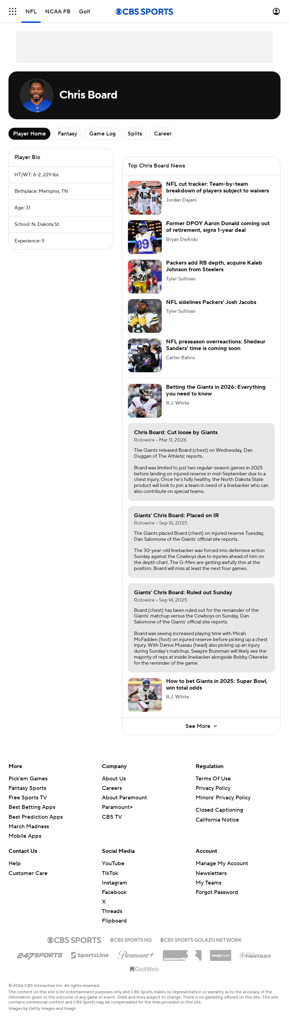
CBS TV (112, 817)
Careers (112, 788)
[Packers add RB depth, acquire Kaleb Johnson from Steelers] (145, 276)
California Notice (217, 819)
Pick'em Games (28, 778)
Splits (135, 133)
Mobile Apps (24, 836)
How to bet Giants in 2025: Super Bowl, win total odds (217, 684)
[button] (12, 11)
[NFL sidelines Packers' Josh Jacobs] (145, 316)
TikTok (110, 873)
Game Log (102, 133)
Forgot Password (217, 892)
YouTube (113, 863)
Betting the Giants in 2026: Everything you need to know (216, 390)
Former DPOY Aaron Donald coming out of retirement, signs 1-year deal (218, 227)
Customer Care (28, 873)
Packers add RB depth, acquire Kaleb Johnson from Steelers (214, 266)
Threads (112, 911)
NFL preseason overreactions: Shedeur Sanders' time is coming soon (215, 345)
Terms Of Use (213, 778)
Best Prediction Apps (35, 817)
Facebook (114, 892)
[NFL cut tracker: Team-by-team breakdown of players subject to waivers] (145, 198)
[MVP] (220, 952)
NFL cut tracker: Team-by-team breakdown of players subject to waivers (217, 187)
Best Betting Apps (31, 807)
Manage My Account (222, 863)
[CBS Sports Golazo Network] (201, 939)
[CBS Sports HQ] (131, 939)
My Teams (208, 882)
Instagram (114, 882)
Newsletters (211, 873)
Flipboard (114, 920)
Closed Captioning (219, 809)
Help (14, 863)
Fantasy (67, 133)
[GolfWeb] (144, 969)
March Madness (28, 826)
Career (163, 133)
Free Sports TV (27, 797)
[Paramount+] (135, 953)
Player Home (29, 133)
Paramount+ (117, 807)
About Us (114, 778)
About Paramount (124, 797)
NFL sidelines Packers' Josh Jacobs (211, 302)
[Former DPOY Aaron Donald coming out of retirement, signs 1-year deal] (145, 237)
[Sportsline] (90, 954)
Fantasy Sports (27, 788)
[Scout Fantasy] (256, 954)
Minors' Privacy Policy (223, 797)
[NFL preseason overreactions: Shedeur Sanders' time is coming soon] (145, 355)
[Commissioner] (182, 952)
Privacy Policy (213, 788)
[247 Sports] (40, 953)
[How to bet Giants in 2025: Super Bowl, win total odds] (145, 695)
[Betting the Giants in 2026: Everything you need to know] (145, 401)
